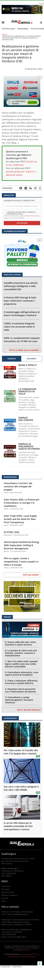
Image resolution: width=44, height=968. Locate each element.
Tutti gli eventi (31, 575)
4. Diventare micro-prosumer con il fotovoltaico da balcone (20, 690)
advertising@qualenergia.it (18, 914)
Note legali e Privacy (30, 954)
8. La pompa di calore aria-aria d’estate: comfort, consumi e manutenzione (21, 653)
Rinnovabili (23, 28)
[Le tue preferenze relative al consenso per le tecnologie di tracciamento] (39, 963)
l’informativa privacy (32, 216)
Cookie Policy (13, 957)
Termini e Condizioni (28, 957)
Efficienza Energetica (9, 895)
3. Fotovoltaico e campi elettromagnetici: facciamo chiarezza (19, 700)
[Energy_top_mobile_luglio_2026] (22, 9)
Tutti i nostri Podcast (29, 710)
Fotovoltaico (8, 28)
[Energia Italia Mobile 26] (22, 254)
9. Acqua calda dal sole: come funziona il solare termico (20, 643)
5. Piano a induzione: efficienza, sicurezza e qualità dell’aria (21, 682)
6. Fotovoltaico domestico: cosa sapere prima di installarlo (21, 673)
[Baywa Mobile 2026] (22, 91)
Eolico (3, 901)
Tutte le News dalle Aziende (24, 350)
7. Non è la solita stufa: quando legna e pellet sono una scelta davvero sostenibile (21, 664)
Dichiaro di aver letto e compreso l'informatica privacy (21, 213)
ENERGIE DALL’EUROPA (25, 419)
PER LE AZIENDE (10, 906)
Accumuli (4, 898)
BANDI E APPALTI (27, 365)
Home (4, 34)
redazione (26, 950)
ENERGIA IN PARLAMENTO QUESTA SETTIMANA (29, 446)
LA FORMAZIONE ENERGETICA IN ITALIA (27, 391)
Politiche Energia (7, 892)
